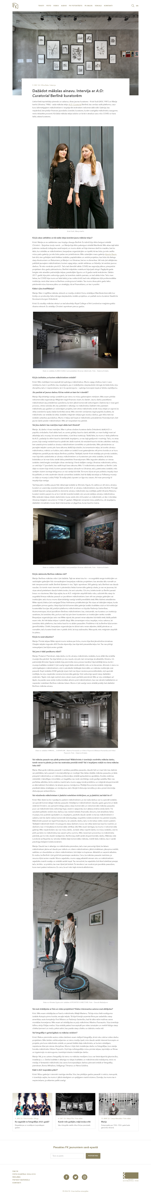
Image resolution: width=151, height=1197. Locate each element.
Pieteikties (93, 1156)
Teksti (41, 6)
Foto (48, 6)
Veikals (98, 6)
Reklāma (16, 1177)
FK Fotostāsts (75, 6)
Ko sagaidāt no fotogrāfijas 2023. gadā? (32, 1122)
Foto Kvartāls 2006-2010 (24, 1174)
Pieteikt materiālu (21, 1180)
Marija (104, 1122)
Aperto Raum (110, 254)
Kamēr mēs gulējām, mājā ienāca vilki (74, 1122)
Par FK (15, 1171)
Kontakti (108, 6)
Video (56, 6)
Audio (64, 6)
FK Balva (89, 6)
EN (137, 6)
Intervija (53, 85)
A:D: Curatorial (75, 104)
